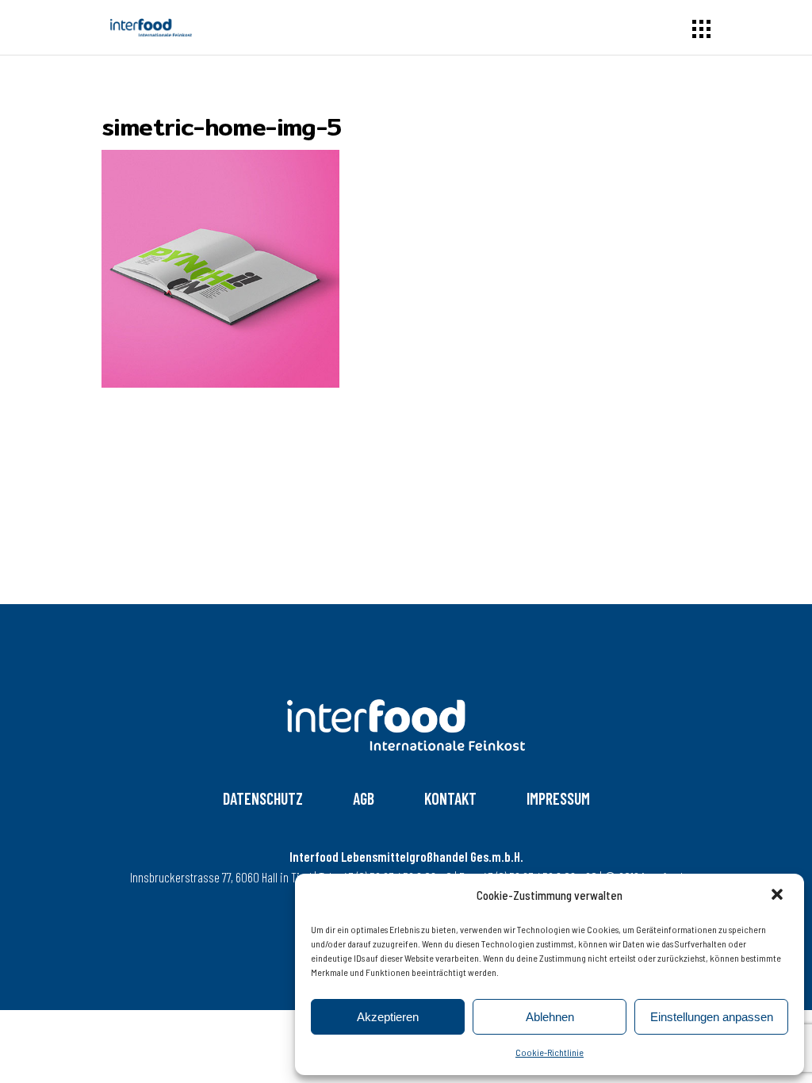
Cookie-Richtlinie (549, 1052)
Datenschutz (263, 798)
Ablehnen (550, 1017)
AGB (363, 798)
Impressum (558, 798)
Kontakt (450, 798)
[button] (778, 895)
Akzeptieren (388, 1017)
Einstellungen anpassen (711, 1017)
